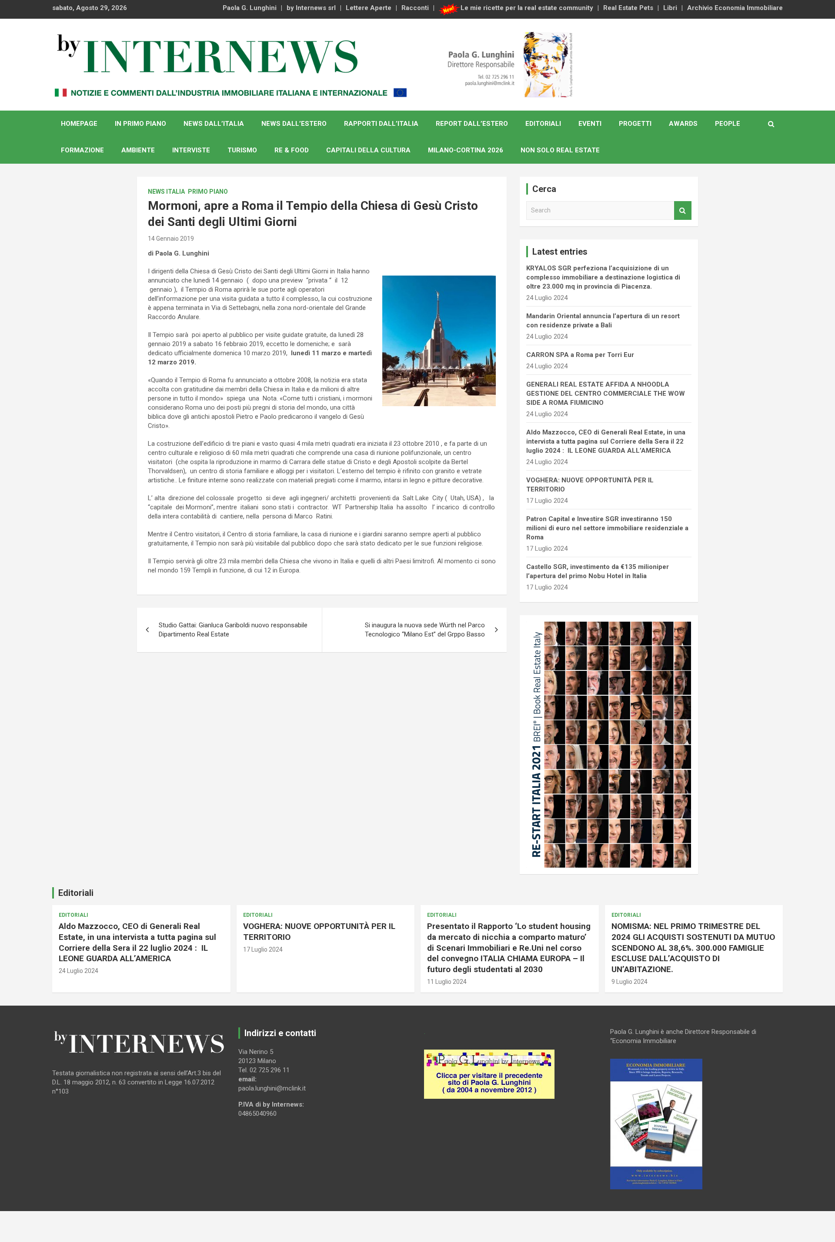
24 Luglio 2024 (78, 970)
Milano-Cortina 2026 (465, 150)
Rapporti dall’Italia (381, 124)
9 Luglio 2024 (629, 981)
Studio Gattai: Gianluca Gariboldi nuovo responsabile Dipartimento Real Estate (233, 629)
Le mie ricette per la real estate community (527, 8)
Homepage (79, 124)
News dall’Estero (294, 124)
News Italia (166, 191)
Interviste (191, 150)
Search (682, 210)
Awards (683, 124)
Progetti (635, 124)
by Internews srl (311, 8)
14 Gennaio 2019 (171, 238)
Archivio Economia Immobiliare (735, 8)
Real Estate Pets (628, 8)
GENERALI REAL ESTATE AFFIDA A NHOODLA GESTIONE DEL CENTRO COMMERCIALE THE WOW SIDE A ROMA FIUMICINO (605, 393)
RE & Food (291, 150)
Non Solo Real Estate (560, 150)
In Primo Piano (140, 124)
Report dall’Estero (472, 124)
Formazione (82, 150)
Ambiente (138, 150)
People (727, 124)
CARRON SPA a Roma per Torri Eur (580, 355)
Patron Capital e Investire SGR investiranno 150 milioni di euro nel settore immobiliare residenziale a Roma (607, 528)
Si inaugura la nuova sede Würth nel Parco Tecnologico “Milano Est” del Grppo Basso (425, 629)
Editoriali (543, 124)
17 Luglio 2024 (263, 949)
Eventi (589, 124)
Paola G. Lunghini (250, 8)
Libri (670, 8)
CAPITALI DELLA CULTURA (368, 150)
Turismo (242, 150)
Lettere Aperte (368, 8)
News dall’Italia (214, 124)
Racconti (415, 8)
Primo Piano (208, 191)
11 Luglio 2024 (447, 981)
